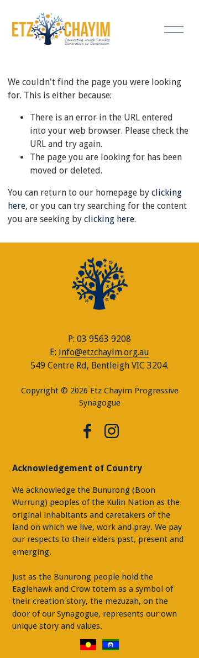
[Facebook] (87, 431)
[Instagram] (111, 431)
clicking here (109, 219)
